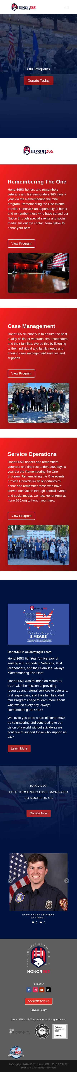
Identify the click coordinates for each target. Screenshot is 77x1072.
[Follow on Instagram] (35, 989)
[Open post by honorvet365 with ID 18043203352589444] (38, 882)
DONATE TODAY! (38, 1001)
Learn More (19, 748)
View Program (21, 243)
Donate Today (39, 80)
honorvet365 (38, 856)
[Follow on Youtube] (41, 989)
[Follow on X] (48, 989)
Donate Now (38, 813)
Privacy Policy (39, 1010)
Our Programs (38, 69)
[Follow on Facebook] (28, 989)
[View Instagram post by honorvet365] (64, 906)
